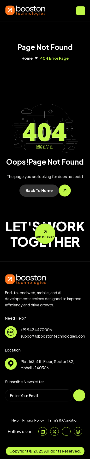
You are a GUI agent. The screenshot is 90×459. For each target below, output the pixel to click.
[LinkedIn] (42, 431)
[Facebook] (66, 431)
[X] (54, 431)
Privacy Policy (33, 420)
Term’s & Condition (63, 420)
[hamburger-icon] (80, 10)
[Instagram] (78, 431)
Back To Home (39, 190)
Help (15, 420)
